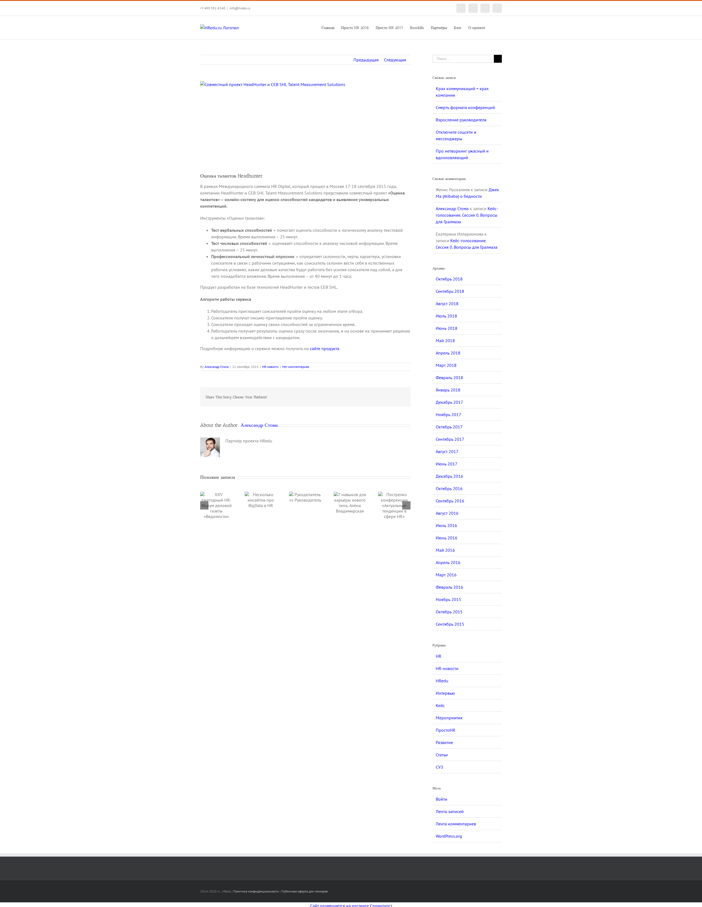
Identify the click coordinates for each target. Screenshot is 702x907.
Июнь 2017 (446, 464)
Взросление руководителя (461, 119)
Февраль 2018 (449, 377)
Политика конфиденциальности (256, 891)
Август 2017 (447, 451)
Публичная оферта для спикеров (304, 891)
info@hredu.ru (240, 8)
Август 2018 (447, 303)
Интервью (445, 693)
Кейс (440, 705)
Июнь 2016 (446, 537)
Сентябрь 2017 (450, 439)
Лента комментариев (456, 823)
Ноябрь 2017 (448, 414)
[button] (493, 27)
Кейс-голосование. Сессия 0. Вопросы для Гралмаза (467, 215)
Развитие (444, 742)
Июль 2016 (446, 525)
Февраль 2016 (449, 587)
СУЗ (439, 767)
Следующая (395, 59)
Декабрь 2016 (449, 476)
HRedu (442, 680)
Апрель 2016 (448, 562)
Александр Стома (217, 367)
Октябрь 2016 (449, 488)
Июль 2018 (446, 316)
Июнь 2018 (446, 328)
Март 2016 (446, 574)
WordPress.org (449, 836)
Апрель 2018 (448, 353)
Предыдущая (366, 59)
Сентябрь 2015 (450, 624)
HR (438, 656)
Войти (441, 799)
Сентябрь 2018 (450, 291)
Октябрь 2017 (449, 427)
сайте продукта (324, 348)
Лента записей (450, 811)
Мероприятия (449, 717)
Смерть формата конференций (465, 107)
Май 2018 (445, 340)
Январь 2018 (448, 390)
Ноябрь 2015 (448, 599)
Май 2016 (445, 550)
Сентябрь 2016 (450, 500)
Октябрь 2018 (449, 279)
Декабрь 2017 (449, 402)
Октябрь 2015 (449, 611)
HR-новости (270, 367)
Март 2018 (446, 365)
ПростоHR (445, 730)
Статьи (442, 754)
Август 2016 (447, 513)
